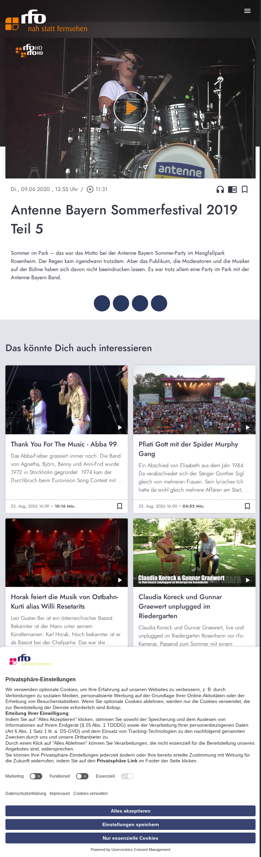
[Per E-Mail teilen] (159, 303)
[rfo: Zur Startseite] (46, 20)
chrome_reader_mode (232, 189)
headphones (220, 189)
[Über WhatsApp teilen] (140, 303)
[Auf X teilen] (121, 303)
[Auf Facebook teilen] (102, 303)
